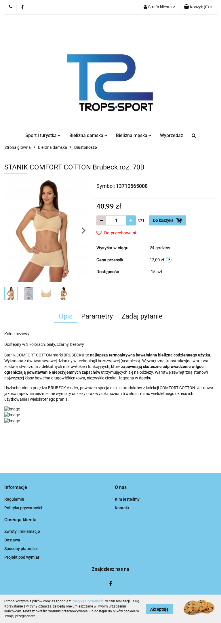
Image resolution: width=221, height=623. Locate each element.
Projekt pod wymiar (21, 557)
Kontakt (122, 508)
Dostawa (12, 540)
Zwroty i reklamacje (22, 531)
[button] (198, 7)
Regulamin (14, 499)
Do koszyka (163, 220)
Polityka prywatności (23, 508)
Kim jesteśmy (127, 499)
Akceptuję (159, 609)
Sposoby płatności (21, 548)
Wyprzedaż (171, 135)
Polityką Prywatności (88, 601)
